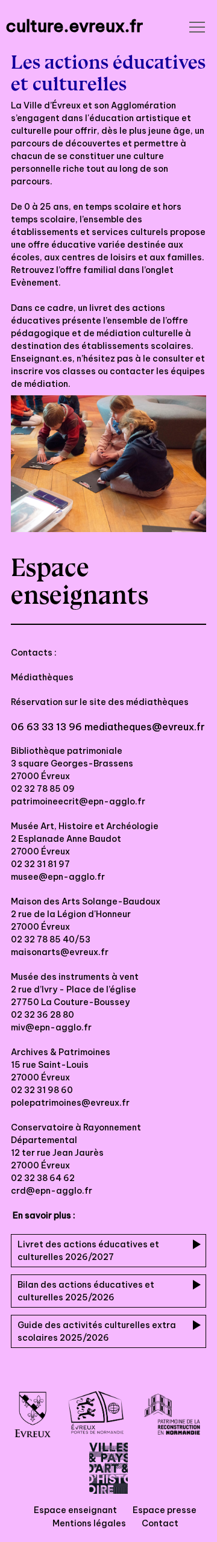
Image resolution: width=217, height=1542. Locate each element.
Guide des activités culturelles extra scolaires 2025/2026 (96, 1331)
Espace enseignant (75, 1510)
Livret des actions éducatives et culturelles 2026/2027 (88, 1250)
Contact (160, 1523)
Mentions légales (89, 1523)
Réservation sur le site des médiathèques (100, 702)
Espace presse (165, 1510)
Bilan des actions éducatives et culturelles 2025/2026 (85, 1291)
